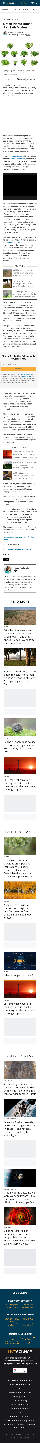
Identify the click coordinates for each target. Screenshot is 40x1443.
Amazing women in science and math (28, 1319)
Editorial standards (20, 1417)
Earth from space (28, 1304)
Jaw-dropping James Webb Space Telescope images (12, 1319)
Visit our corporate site (27, 1364)
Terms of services (25, 374)
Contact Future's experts (20, 1384)
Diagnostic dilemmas (12, 1307)
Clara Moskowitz (16, 32)
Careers (20, 1413)
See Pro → (24, 3)
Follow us (22, 79)
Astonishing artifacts (28, 1307)
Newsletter (33, 79)
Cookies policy (20, 1401)
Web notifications (20, 1409)
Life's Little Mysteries (11, 1304)
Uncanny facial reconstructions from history (28, 1325)
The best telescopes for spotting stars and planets (11, 1342)
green (6, 559)
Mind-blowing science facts (28, 1342)
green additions (14, 156)
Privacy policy (20, 1397)
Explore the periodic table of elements (11, 1324)
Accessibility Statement (20, 1380)
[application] (20, 184)
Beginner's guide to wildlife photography (28, 1338)
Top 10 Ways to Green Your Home (17, 549)
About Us (20, 1388)
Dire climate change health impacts (25, 9)
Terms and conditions (20, 1392)
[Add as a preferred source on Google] (20, 1370)
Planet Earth (6, 19)
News (28, 35)
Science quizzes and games (12, 1338)
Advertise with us (20, 1405)
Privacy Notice (26, 376)
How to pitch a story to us (20, 1421)
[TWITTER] (16, 570)
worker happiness (18, 159)
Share (8, 79)
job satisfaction (14, 243)
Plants (16, 19)
